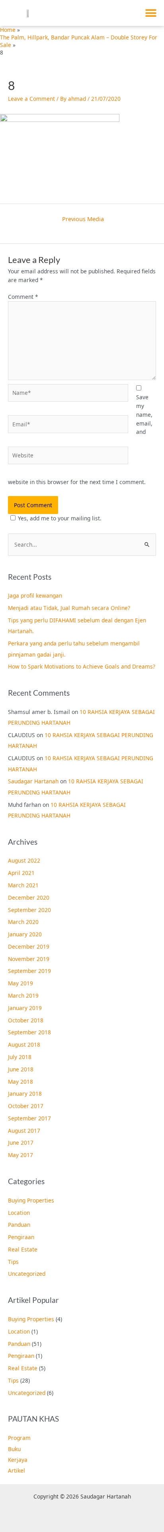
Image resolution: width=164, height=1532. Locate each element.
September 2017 (29, 1118)
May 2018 (20, 1081)
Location (19, 1212)
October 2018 (25, 1020)
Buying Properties (31, 1200)
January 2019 (25, 1008)
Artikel (16, 1470)
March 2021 (23, 885)
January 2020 (25, 934)
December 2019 (28, 946)
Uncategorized (26, 1273)
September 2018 (29, 1032)
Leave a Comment (31, 98)
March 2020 (23, 922)
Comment (23, 296)
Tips (13, 1261)
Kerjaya (17, 1459)
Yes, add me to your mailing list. (60, 518)
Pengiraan (21, 1237)
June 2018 (20, 1069)
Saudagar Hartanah (33, 781)
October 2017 (25, 1106)
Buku (14, 1449)
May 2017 (20, 1155)
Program (19, 1438)
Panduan (19, 1224)
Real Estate (22, 1249)
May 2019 (20, 983)
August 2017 (24, 1130)
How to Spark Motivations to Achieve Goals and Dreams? (81, 666)
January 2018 (25, 1093)
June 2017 (20, 1142)
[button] (151, 13)
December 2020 (28, 897)
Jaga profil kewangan (35, 595)
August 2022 (24, 860)
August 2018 (24, 1044)
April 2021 (21, 873)
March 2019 (23, 995)
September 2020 (29, 910)
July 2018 (19, 1057)
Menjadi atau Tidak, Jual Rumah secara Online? (69, 608)
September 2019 (29, 971)
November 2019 (28, 959)
